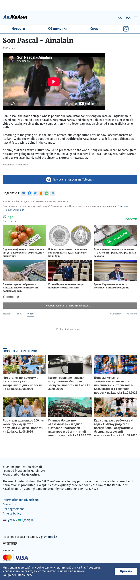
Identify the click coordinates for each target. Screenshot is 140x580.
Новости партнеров (20, 351)
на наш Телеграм (118, 206)
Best (19, 313)
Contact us (10, 504)
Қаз (120, 17)
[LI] (11, 529)
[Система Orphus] (10, 543)
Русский (12, 520)
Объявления (57, 29)
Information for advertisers (20, 500)
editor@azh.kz (16, 210)
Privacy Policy (12, 513)
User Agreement (13, 509)
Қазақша (28, 520)
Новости (18, 29)
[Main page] (15, 17)
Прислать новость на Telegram (73, 179)
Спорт (95, 29)
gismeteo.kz (49, 537)
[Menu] (135, 18)
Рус (128, 17)
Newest (7, 313)
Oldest (30, 313)
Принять (126, 571)
